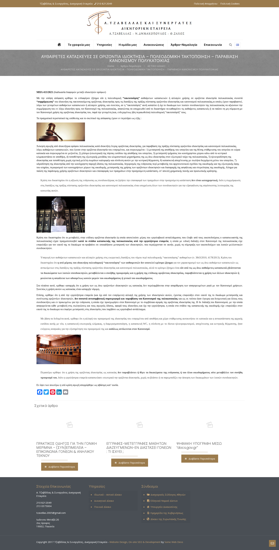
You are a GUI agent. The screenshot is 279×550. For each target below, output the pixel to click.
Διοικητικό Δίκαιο (104, 500)
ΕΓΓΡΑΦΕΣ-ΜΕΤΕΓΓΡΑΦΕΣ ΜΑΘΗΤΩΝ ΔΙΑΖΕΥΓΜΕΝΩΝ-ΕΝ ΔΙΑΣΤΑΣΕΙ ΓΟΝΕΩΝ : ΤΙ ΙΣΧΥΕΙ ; (138, 447)
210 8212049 (104, 3)
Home (110, 66)
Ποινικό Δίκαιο (102, 506)
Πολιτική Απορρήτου (205, 3)
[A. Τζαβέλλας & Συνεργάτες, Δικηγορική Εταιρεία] (139, 23)
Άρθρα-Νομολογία (131, 66)
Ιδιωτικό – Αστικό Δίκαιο (108, 494)
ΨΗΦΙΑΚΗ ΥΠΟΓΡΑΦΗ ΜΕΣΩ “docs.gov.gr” (199, 445)
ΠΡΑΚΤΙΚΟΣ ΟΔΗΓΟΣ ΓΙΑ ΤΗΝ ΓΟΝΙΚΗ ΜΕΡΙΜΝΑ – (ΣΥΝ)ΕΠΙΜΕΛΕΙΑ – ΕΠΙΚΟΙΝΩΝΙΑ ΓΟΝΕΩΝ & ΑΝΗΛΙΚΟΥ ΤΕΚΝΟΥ (66, 449)
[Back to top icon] (263, 543)
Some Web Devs (174, 542)
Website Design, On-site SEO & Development (135, 542)
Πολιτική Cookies (230, 3)
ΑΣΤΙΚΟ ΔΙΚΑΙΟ (156, 66)
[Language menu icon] (237, 45)
